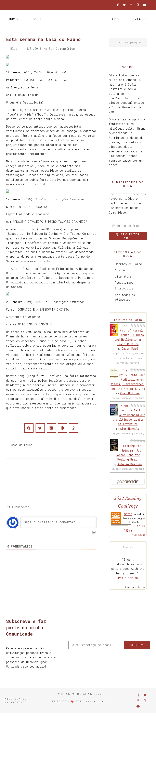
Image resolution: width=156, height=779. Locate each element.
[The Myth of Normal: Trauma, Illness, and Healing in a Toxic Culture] (114, 334)
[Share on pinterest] (62, 428)
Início (13, 19)
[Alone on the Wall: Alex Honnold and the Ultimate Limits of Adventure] (114, 414)
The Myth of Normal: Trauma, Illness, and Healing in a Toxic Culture (130, 335)
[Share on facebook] (29, 428)
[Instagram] (131, 5)
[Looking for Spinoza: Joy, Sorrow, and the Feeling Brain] (114, 450)
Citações (128, 547)
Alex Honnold (130, 429)
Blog (115, 19)
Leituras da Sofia (128, 320)
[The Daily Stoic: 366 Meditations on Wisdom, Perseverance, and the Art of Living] (114, 378)
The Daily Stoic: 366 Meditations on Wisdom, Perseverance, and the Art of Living (127, 379)
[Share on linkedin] (51, 428)
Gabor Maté (129, 348)
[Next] (73, 475)
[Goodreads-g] (138, 5)
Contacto (138, 19)
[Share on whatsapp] (73, 428)
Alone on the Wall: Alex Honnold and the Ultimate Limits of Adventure (128, 415)
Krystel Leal (95, 701)
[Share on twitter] (40, 428)
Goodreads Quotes (135, 587)
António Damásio (129, 464)
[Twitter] (124, 5)
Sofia (128, 514)
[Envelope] (151, 5)
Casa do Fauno (21, 445)
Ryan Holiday (130, 393)
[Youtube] (144, 5)
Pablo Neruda (128, 578)
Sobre (37, 19)
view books (138, 535)
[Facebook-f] (117, 5)
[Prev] (28, 475)
